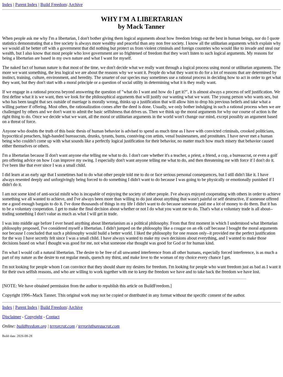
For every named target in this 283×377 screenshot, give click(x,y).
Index (7, 4)
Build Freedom (53, 4)
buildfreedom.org (31, 326)
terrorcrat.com (62, 326)
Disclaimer (11, 316)
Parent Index (26, 4)
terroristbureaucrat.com (99, 326)
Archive (76, 4)
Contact (52, 316)
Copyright (33, 316)
